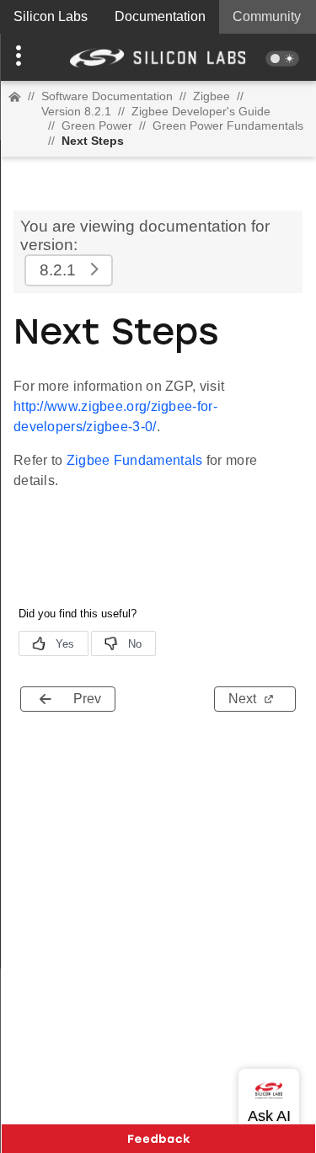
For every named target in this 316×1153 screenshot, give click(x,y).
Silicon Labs (50, 16)
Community (267, 16)
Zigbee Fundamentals (135, 460)
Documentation (160, 16)
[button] (23, 57)
